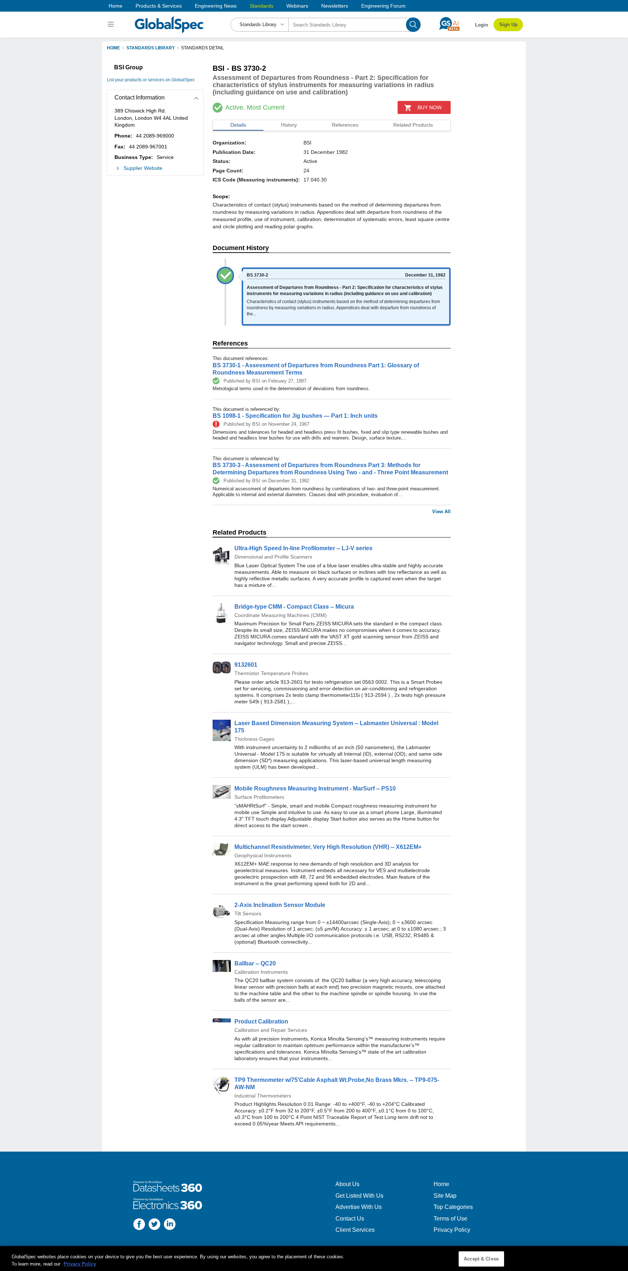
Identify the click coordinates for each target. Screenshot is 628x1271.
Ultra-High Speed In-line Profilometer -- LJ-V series (303, 548)
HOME (113, 47)
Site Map (445, 1196)
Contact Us (349, 1218)
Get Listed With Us (359, 1196)
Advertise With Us (358, 1207)
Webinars (297, 6)
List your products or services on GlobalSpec (151, 79)
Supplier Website (143, 168)
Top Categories (453, 1207)
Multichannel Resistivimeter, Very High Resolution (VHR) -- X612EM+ (328, 847)
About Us (347, 1184)
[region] (314, 1258)
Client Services (355, 1230)
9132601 (245, 665)
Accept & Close (481, 1259)
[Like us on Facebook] (139, 1225)
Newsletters (334, 6)
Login (481, 25)
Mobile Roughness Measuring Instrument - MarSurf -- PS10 (315, 788)
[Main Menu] (112, 24)
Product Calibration (261, 1021)
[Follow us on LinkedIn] (170, 1225)
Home (115, 6)
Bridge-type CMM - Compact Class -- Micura (294, 607)
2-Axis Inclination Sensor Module (279, 905)
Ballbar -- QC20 (255, 963)
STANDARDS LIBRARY (150, 47)
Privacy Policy (452, 1230)
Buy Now (430, 107)
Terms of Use (450, 1218)
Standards (261, 6)
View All (441, 511)
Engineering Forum (383, 6)
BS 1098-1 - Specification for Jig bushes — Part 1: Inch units (295, 416)
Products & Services (159, 6)
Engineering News (216, 6)
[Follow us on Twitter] (154, 1225)
